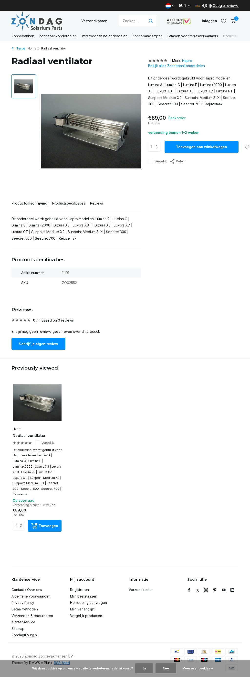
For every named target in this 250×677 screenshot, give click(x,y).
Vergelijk (161, 161)
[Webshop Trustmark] (179, 21)
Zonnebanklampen (147, 36)
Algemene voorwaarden (31, 596)
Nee (166, 668)
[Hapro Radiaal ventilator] (37, 402)
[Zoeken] (150, 21)
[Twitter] (197, 590)
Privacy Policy (22, 602)
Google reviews (226, 5)
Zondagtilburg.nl (24, 635)
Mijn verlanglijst (82, 609)
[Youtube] (224, 590)
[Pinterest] (215, 590)
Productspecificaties (68, 203)
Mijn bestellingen (83, 596)
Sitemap (17, 629)
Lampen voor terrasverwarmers (192, 36)
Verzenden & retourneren (32, 616)
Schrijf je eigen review (38, 344)
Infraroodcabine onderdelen (104, 36)
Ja (144, 668)
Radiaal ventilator (29, 435)
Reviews (97, 203)
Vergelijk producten (86, 616)
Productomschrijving (29, 203)
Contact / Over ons (26, 590)
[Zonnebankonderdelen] (42, 21)
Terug (20, 48)
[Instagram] (206, 590)
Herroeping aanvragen (88, 602)
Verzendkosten (94, 21)
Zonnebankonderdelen (58, 36)
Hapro (187, 61)
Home (32, 48)
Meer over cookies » (197, 668)
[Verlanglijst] (223, 21)
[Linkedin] (232, 590)
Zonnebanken (22, 36)
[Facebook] (189, 590)
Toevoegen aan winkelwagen (201, 147)
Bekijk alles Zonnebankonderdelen (176, 66)
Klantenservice (23, 622)
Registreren (79, 590)
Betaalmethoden (24, 609)
